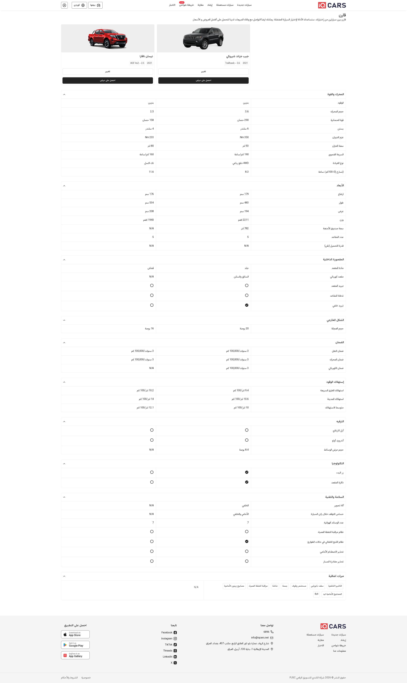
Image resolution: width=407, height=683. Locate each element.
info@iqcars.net (260, 638)
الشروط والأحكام (69, 678)
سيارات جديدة (338, 635)
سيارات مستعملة (315, 635)
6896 (266, 632)
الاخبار (321, 646)
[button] (64, 5)
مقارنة (321, 640)
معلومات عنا (339, 651)
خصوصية (86, 678)
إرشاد (343, 640)
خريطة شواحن (338, 646)
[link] (75, 634)
